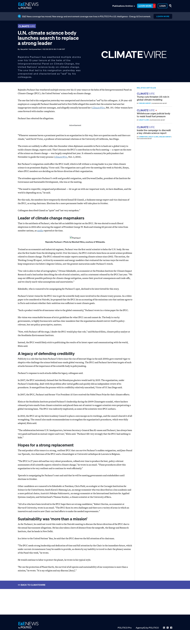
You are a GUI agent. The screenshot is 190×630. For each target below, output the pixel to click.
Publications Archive (122, 5)
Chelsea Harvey (145, 103)
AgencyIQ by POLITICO (147, 627)
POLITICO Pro (125, 627)
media (40, 230)
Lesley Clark (144, 120)
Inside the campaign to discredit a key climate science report (154, 132)
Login (162, 5)
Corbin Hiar (143, 137)
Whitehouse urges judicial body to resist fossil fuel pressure (153, 115)
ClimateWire (61, 156)
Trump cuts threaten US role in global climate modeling (153, 98)
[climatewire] (146, 94)
